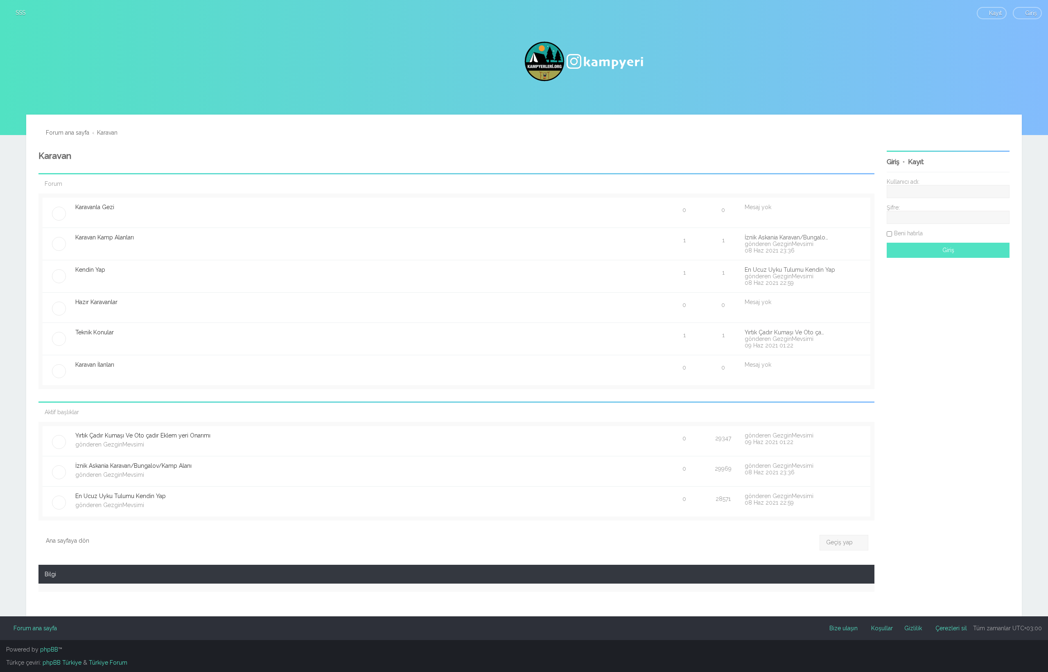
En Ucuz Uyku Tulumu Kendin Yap (790, 269)
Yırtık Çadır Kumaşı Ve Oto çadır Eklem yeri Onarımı (142, 435)
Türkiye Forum (108, 662)
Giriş (893, 162)
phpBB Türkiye (62, 662)
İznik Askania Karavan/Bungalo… (786, 237)
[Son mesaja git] (817, 435)
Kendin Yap (90, 269)
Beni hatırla (908, 233)
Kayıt (916, 162)
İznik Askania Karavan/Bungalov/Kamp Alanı (133, 465)
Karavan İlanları (94, 364)
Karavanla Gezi (94, 207)
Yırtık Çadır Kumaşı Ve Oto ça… (784, 332)
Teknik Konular (94, 332)
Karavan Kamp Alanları (104, 237)
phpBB (49, 649)
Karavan (54, 156)
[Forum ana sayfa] (585, 61)
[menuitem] (16, 12)
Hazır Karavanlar (96, 302)
